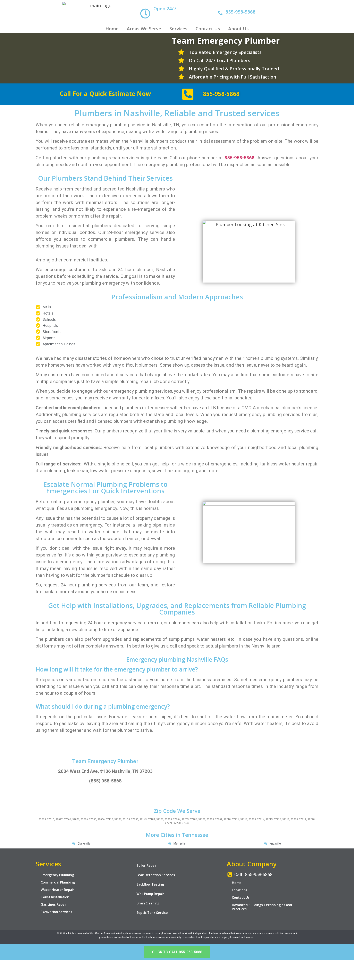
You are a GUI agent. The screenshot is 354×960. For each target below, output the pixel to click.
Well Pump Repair (150, 894)
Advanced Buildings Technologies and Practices (262, 907)
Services (178, 28)
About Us (238, 28)
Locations (239, 890)
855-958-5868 (240, 12)
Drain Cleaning (147, 903)
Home (112, 28)
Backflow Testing (150, 884)
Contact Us (208, 28)
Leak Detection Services (155, 875)
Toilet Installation (55, 897)
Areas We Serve (144, 28)
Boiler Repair (146, 865)
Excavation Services (56, 912)
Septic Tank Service (152, 912)
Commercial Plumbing (58, 882)
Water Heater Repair (57, 889)
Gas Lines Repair (54, 904)
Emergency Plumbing (57, 875)
